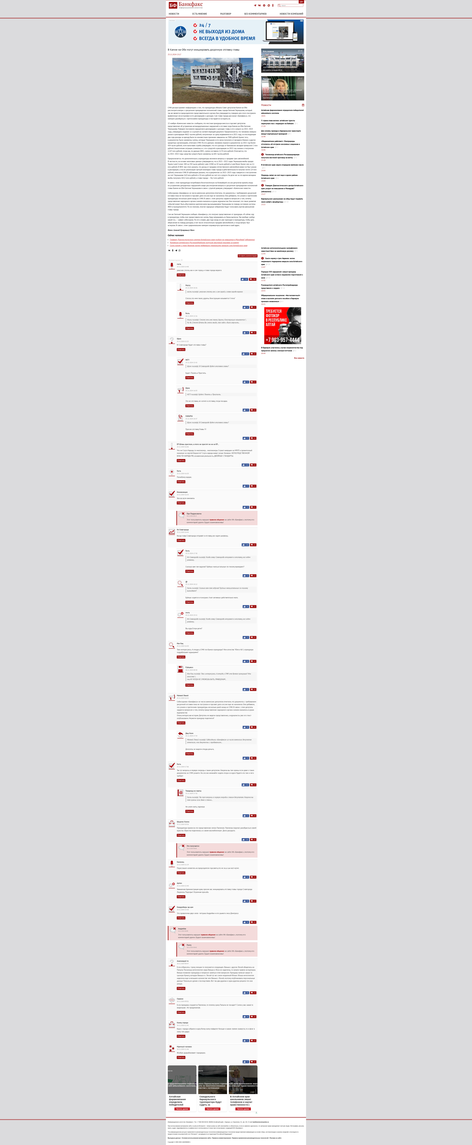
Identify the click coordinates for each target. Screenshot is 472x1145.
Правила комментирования (221, 1138)
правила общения (217, 519)
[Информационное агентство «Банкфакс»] (189, 5)
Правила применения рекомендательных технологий (250, 1138)
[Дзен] (264, 5)
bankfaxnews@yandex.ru (261, 1122)
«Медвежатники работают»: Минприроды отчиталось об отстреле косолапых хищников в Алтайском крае (280, 144)
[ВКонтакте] (260, 5)
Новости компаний (291, 13)
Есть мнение (199, 13)
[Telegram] (255, 5)
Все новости (299, 358)
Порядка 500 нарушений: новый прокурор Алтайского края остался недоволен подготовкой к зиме (282, 275)
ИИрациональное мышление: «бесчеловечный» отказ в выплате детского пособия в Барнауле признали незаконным (280, 298)
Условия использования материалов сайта (196, 1138)
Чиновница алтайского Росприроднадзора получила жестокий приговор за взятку (204, 242)
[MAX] (269, 5)
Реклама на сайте (275, 1138)
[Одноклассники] (273, 5)
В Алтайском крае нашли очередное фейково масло (282, 165)
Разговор (225, 13)
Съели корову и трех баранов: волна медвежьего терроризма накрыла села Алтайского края (208, 245)
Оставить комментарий (247, 256)
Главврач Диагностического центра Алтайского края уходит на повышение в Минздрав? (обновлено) (212, 239)
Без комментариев (255, 13)
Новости (174, 13)
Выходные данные (174, 1138)
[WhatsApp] (179, 250)
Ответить (181, 275)
